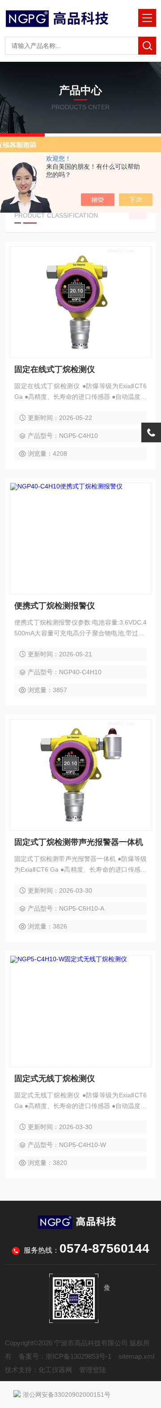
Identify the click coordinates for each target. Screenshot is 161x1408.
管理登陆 (92, 1370)
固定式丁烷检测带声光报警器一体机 (78, 842)
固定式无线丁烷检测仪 (54, 1078)
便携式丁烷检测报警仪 (54, 605)
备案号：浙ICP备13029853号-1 (65, 1356)
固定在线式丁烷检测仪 (54, 369)
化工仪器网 (55, 1370)
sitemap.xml (136, 1356)
